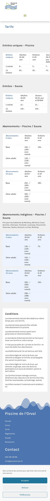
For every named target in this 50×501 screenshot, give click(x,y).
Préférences (25, 495)
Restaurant (9, 442)
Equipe (8, 438)
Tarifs (7, 429)
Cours (7, 425)
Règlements (10, 434)
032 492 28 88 (11, 457)
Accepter (25, 480)
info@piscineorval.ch (14, 461)
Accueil (8, 421)
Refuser (25, 487)
